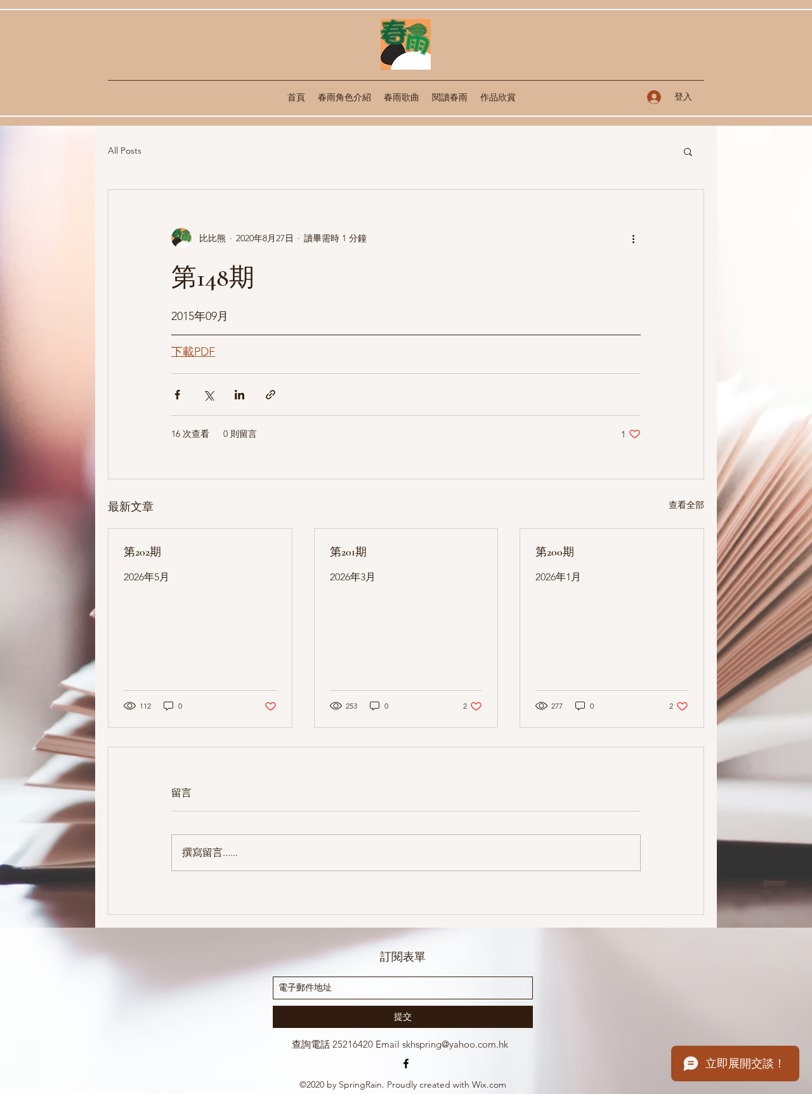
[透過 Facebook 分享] (177, 395)
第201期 (348, 552)
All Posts (124, 150)
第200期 (554, 552)
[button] (688, 151)
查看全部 (686, 504)
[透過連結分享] (271, 395)
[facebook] (406, 1063)
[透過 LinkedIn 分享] (239, 395)
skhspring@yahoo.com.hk (455, 1044)
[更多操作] (633, 238)
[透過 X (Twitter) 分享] (208, 395)
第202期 (142, 552)
